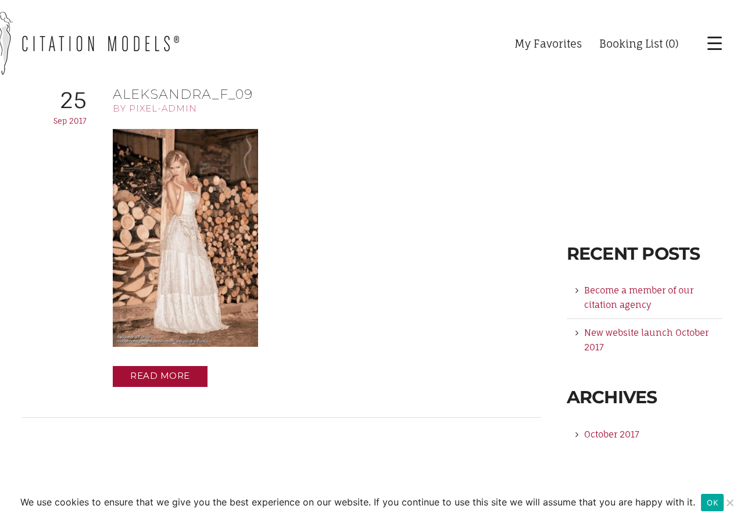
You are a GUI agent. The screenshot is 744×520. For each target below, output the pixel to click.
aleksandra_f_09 (183, 94)
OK (712, 502)
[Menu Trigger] (706, 43)
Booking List (631, 43)
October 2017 (611, 434)
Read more (160, 375)
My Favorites (548, 43)
